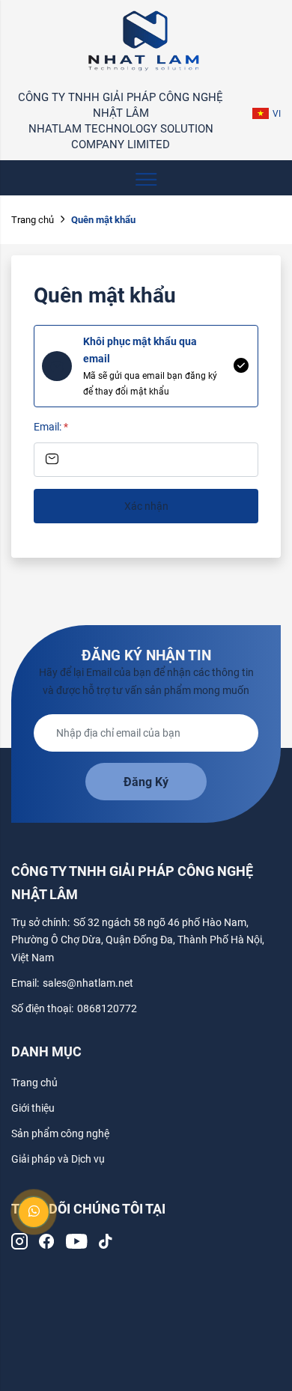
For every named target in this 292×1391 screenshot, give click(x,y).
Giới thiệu (33, 1108)
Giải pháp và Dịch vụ (58, 1159)
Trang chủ (32, 219)
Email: (51, 427)
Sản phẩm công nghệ (60, 1133)
